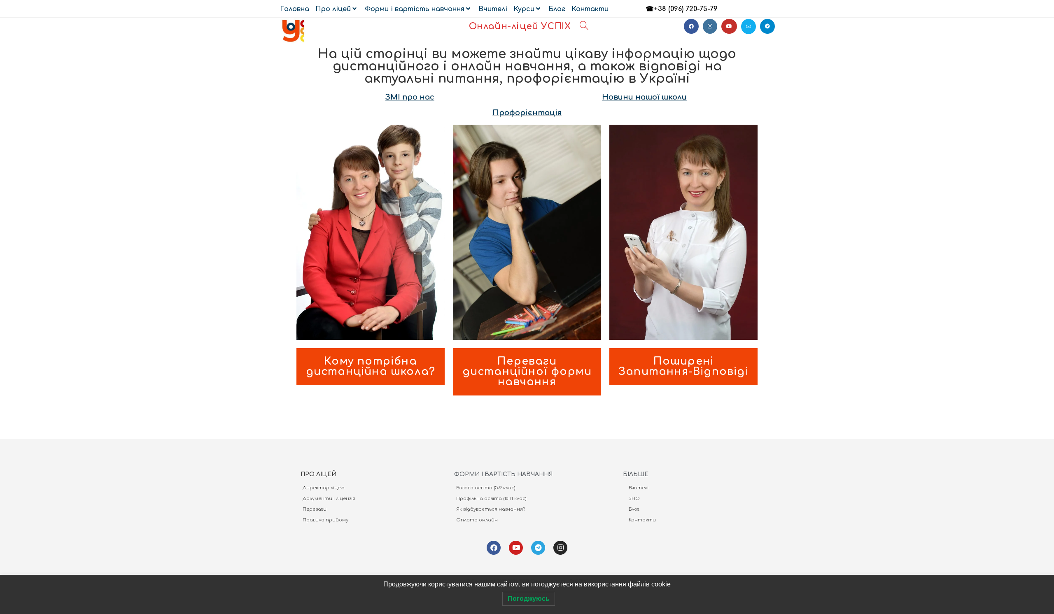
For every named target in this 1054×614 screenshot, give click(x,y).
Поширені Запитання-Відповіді (683, 366)
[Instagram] (560, 548)
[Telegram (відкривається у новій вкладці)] (767, 26)
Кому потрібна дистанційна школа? (371, 366)
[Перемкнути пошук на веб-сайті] (584, 26)
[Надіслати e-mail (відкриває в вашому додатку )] (748, 26)
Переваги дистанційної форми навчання (527, 372)
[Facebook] (494, 548)
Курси (523, 9)
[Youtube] (516, 548)
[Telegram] (538, 548)
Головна (294, 9)
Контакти (590, 9)
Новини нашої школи (644, 97)
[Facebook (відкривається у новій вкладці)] (691, 26)
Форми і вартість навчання (414, 9)
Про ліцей (333, 9)
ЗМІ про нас (409, 97)
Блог (556, 9)
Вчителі (492, 9)
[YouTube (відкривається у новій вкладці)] (729, 26)
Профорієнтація (527, 113)
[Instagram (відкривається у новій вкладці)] (710, 26)
